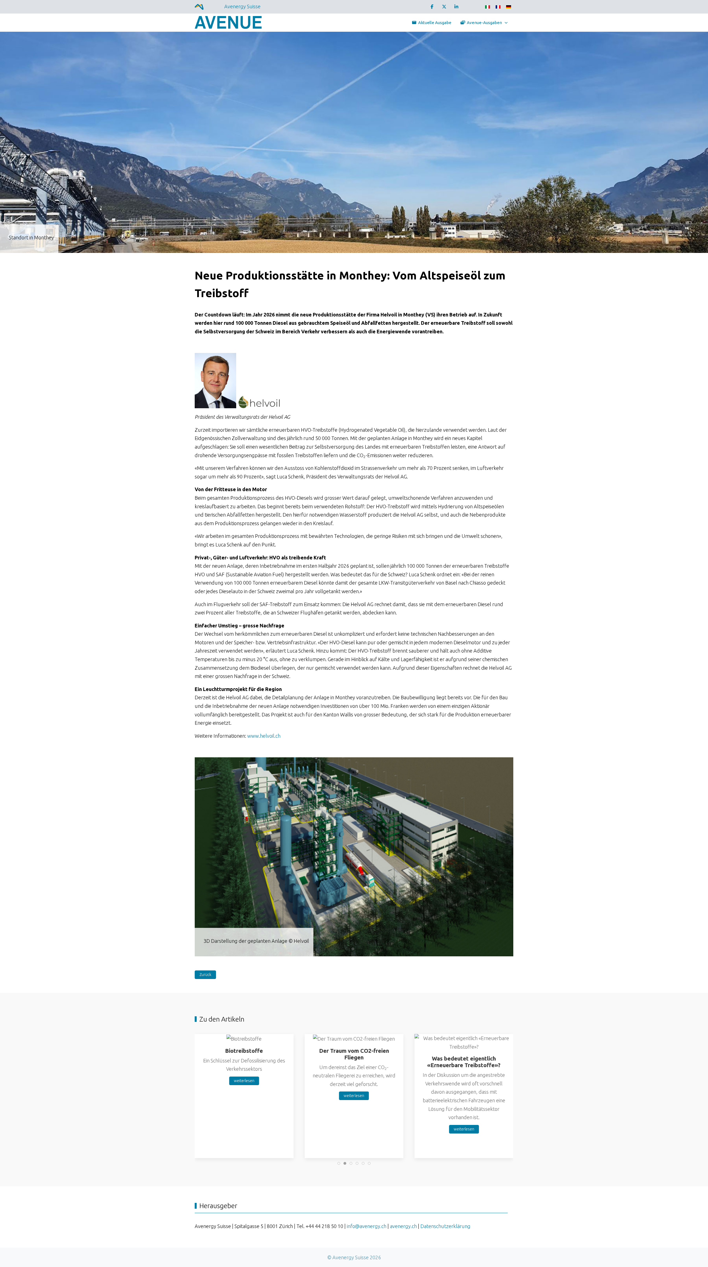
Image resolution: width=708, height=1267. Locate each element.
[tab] (346, 948)
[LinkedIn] (456, 6)
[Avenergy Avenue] (229, 23)
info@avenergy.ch (366, 1226)
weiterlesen (244, 1080)
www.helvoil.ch (263, 736)
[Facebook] (432, 6)
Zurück (205, 974)
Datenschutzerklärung (445, 1226)
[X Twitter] (444, 6)
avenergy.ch (403, 1226)
